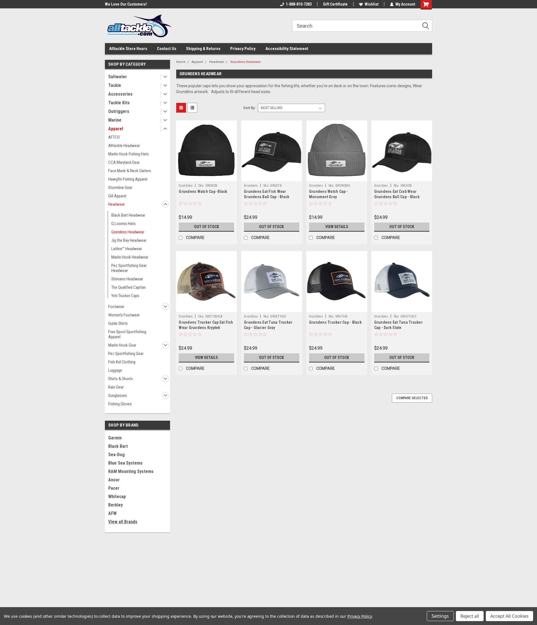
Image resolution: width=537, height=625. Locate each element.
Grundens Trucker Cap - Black (335, 322)
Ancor (114, 479)
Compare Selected (412, 398)
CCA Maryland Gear (124, 162)
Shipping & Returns (203, 48)
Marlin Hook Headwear (129, 257)
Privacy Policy (243, 48)
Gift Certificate (335, 4)
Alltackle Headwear (124, 145)
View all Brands (122, 521)
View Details (336, 226)
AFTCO (114, 137)
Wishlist (371, 4)
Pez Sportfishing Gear (125, 353)
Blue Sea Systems (125, 463)
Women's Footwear (124, 315)
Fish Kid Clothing (121, 361)
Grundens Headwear (127, 232)
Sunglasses (117, 395)
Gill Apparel (117, 195)
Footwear (116, 306)
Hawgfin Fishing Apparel (127, 179)
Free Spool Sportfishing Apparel (127, 334)
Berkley (115, 505)
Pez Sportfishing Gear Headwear (129, 268)
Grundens (186, 186)
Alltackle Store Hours (128, 48)
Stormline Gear (120, 187)
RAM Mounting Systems (131, 471)
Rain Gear (116, 387)
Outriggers (118, 111)
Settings (440, 616)
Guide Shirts (118, 323)
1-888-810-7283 (299, 4)
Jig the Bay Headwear (128, 240)
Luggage (115, 370)
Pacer (113, 488)
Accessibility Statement (286, 48)
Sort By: (249, 108)
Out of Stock (206, 226)
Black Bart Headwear (128, 215)
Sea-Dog (116, 454)
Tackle (114, 85)
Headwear (116, 204)
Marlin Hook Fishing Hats (128, 154)
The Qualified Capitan (128, 287)
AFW (112, 513)
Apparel (115, 128)
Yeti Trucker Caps (125, 295)
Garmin (115, 438)
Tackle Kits (119, 102)
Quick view (206, 177)
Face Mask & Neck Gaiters (129, 170)
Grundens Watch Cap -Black (203, 191)
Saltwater (117, 76)
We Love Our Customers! (126, 4)
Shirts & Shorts (120, 378)
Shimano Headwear (127, 278)
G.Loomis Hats (123, 223)
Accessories (120, 94)
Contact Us (166, 48)
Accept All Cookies (509, 616)
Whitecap (117, 496)
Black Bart (118, 446)
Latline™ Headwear (126, 248)
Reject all (469, 616)
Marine (114, 120)
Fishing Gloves (120, 403)
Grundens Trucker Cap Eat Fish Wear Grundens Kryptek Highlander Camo (206, 327)
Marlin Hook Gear (122, 345)
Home (180, 62)
